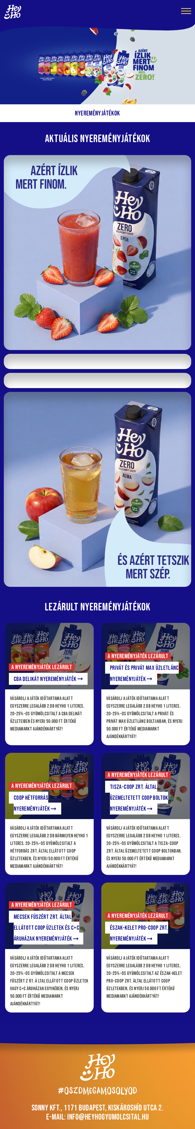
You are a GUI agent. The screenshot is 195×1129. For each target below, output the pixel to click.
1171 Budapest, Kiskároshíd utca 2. (114, 1107)
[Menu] (186, 12)
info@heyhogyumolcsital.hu (108, 1116)
